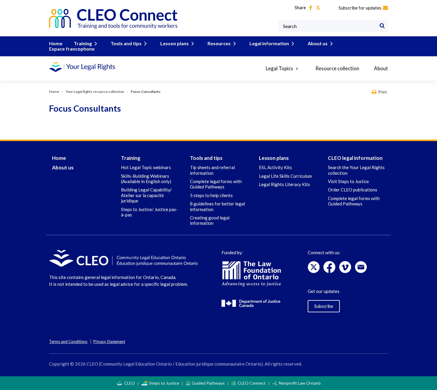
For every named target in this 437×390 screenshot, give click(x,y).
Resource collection (337, 68)
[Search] (382, 26)
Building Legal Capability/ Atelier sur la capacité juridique (146, 195)
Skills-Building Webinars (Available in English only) (146, 178)
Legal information (269, 43)
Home (55, 43)
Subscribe (323, 306)
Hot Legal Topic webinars (146, 167)
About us (318, 43)
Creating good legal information (209, 220)
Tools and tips (126, 43)
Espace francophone (72, 49)
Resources (219, 43)
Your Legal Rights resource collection (95, 91)
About (381, 68)
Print (382, 92)
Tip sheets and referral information (212, 170)
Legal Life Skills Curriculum (285, 176)
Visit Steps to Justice (348, 181)
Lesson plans (174, 43)
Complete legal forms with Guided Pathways (216, 184)
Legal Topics (279, 68)
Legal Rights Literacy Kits (284, 184)
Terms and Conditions (68, 341)
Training (83, 43)
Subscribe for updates (360, 7)
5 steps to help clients (211, 195)
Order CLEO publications (352, 189)
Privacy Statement (109, 341)
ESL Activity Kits (275, 167)
